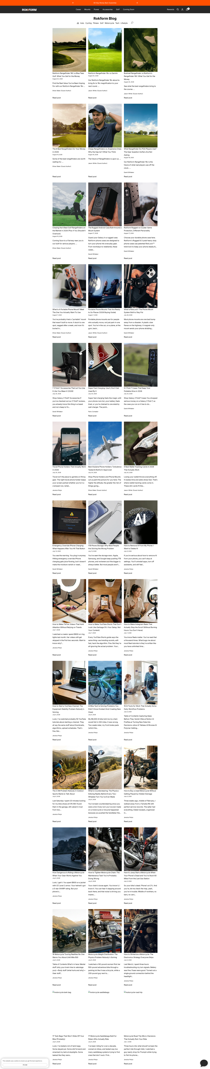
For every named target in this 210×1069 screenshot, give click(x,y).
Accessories (108, 9)
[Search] (178, 9)
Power (96, 9)
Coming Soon (128, 9)
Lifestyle (124, 23)
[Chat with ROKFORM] (204, 1063)
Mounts (87, 9)
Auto (82, 23)
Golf (118, 9)
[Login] (182, 9)
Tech (117, 23)
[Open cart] (187, 9)
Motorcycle (109, 23)
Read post (56, 98)
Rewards (170, 9)
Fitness (96, 23)
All (78, 23)
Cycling (88, 23)
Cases (78, 9)
